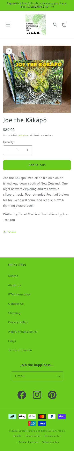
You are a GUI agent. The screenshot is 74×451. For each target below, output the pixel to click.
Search (13, 275)
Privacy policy (53, 436)
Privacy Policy (18, 322)
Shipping (23, 135)
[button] (8, 24)
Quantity (8, 142)
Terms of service (28, 442)
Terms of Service (20, 350)
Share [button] (12, 232)
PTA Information (19, 294)
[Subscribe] (58, 376)
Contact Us (16, 303)
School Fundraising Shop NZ (34, 431)
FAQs (12, 341)
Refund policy (33, 436)
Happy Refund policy (22, 331)
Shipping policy (50, 442)
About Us (14, 285)
